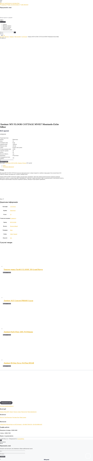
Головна (2, 36)
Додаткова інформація (8, 166)
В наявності (13, 218)
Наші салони (23, 417)
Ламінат (5, 24)
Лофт (11, 234)
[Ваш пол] (9, 15)
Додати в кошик (4, 161)
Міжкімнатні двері (7, 29)
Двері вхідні (24, 411)
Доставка (14, 417)
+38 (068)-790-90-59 (27, 424)
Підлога (7, 36)
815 (11, 238)
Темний (15, 234)
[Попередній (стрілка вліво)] (0, 443)
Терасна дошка (6, 28)
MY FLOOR (18, 36)
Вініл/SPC (6, 411)
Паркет (11, 411)
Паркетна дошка (7, 27)
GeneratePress (21, 438)
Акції (5, 3)
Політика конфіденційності (7, 406)
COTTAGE (24, 36)
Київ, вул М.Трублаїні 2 (16, 424)
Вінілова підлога (7, 25)
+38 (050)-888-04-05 (37, 424)
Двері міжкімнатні (31, 411)
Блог (18, 3)
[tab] (34, 165)
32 (10, 214)
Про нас (2, 3)
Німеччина (13, 210)
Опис (4, 165)
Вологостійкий (14, 226)
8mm (11, 230)
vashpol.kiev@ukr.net (5, 424)
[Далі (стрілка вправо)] (2, 443)
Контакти (9, 417)
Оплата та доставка (12, 3)
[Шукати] (15, 32)
